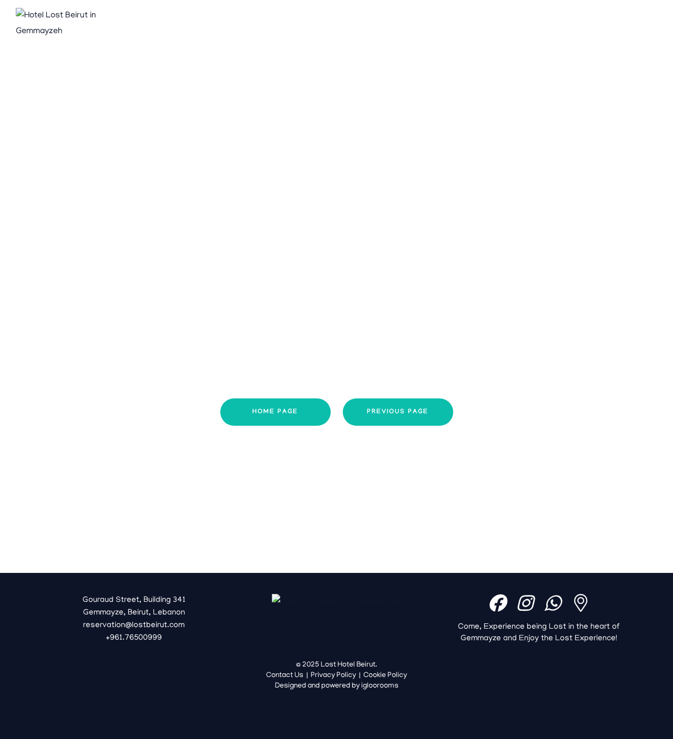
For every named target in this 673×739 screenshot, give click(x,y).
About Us (275, 23)
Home (233, 23)
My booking (618, 31)
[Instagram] (525, 603)
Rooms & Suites (335, 23)
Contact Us (458, 23)
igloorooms (380, 686)
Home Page (275, 411)
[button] (618, 16)
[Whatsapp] (553, 603)
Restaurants (401, 23)
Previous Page (398, 411)
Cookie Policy (385, 676)
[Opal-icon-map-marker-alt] (580, 603)
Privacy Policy (333, 676)
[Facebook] (497, 603)
